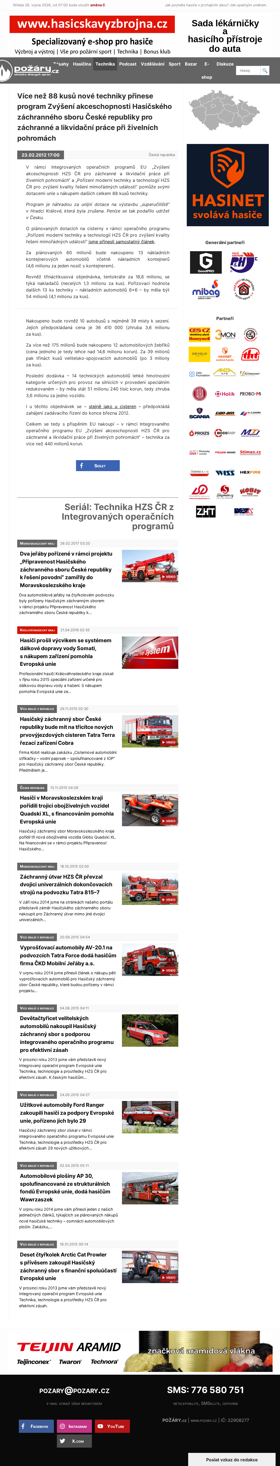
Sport (174, 64)
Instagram (78, 1426)
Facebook (39, 1426)
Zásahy (61, 64)
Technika (105, 64)
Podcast (127, 64)
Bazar (191, 64)
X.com (78, 1441)
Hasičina (82, 64)
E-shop (207, 70)
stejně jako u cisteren (112, 406)
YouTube (115, 1426)
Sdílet (100, 465)
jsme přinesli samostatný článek (121, 241)
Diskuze (225, 64)
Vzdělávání (152, 64)
